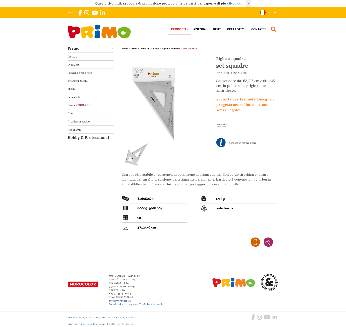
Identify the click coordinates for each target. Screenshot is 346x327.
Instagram (130, 304)
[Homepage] (100, 31)
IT (269, 12)
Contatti (258, 29)
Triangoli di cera (78, 80)
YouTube (144, 304)
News (217, 29)
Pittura (72, 56)
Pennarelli (74, 97)
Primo (73, 48)
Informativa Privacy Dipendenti (87, 323)
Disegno (73, 64)
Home (125, 48)
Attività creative (79, 121)
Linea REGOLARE (79, 105)
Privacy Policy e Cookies (83, 317)
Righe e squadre (170, 48)
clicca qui (234, 3)
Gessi (71, 113)
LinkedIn (158, 304)
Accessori (74, 129)
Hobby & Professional (88, 137)
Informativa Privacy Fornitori (119, 317)
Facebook (115, 304)
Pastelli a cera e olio (80, 72)
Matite (72, 89)
